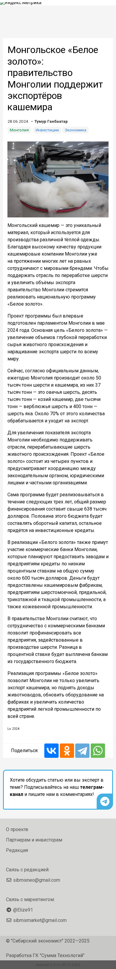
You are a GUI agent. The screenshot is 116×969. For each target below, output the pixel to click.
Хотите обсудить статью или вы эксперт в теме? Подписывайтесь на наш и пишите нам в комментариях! (57, 787)
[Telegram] (82, 751)
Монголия (19, 129)
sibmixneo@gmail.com (36, 880)
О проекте (17, 829)
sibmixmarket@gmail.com (40, 920)
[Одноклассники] (67, 751)
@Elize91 (23, 910)
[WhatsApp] (98, 751)
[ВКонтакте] (51, 751)
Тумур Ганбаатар (51, 121)
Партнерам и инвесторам (34, 840)
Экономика (75, 129)
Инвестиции (47, 129)
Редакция (17, 850)
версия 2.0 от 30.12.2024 (58, 964)
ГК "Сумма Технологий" (58, 955)
